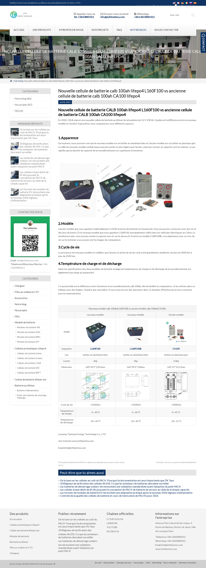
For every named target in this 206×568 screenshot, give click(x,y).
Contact (167, 6)
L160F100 (95, 348)
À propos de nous (144, 6)
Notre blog (138, 29)
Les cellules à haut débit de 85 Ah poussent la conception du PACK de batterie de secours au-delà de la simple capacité (124, 489)
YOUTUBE (112, 527)
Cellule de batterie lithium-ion (30, 379)
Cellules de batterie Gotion (29, 358)
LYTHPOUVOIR (115, 519)
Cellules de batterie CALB (29, 363)
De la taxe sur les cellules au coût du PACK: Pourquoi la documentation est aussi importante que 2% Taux (117, 480)
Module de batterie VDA (28, 332)
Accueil (19, 29)
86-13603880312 (84, 16)
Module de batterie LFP (28, 342)
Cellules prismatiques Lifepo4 (30, 348)
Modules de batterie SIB (28, 327)
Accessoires (21, 298)
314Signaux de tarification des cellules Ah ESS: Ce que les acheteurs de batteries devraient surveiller (114, 483)
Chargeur (20, 285)
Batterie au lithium (24, 385)
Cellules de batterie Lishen (29, 353)
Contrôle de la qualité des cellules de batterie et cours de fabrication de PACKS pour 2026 (109, 495)
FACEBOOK (113, 531)
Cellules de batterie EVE (28, 368)
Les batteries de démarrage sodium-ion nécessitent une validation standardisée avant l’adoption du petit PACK (120, 486)
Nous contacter (166, 29)
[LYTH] (21, 17)
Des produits (42, 29)
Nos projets (100, 29)
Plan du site (158, 6)
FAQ (119, 29)
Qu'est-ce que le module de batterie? (176, 462)
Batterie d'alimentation (28, 390)
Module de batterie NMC (29, 337)
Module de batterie (25, 322)
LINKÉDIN (112, 523)
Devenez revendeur (27, 42)
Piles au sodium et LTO (27, 291)
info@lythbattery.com (112, 16)
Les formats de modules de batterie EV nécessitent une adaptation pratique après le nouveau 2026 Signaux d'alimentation (126, 492)
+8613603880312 (144, 16)
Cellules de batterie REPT (29, 372)
